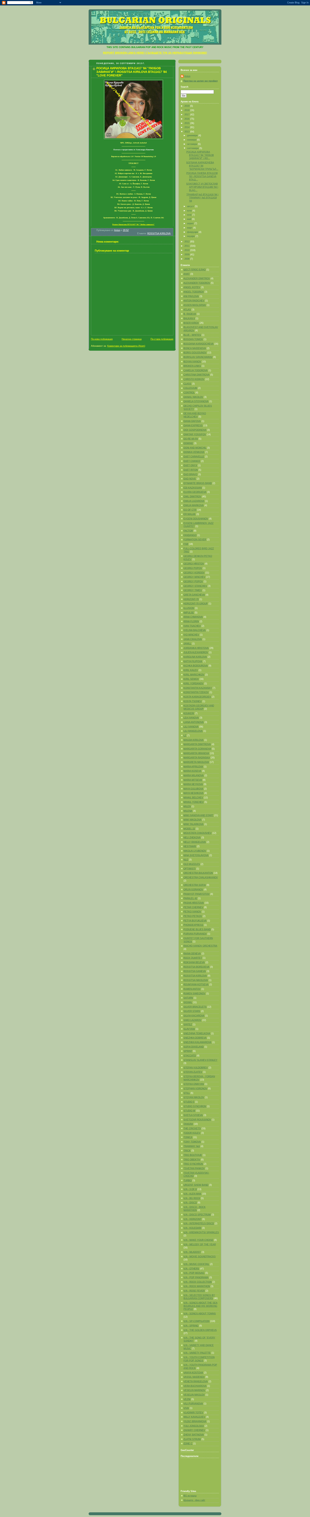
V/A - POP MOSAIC (194, 1273)
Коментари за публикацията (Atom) (126, 346)
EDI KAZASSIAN (193, 488)
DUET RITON (191, 470)
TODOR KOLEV (192, 1133)
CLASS (187, 384)
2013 (187, 131)
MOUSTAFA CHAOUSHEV (198, 833)
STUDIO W (189, 1110)
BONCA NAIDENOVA (195, 348)
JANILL (187, 643)
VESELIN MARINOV (194, 1390)
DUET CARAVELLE (194, 456)
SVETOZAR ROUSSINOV (197, 1119)
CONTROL (189, 392)
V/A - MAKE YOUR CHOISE (198, 1240)
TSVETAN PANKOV (194, 1168)
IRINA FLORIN (191, 621)
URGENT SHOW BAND (196, 1185)
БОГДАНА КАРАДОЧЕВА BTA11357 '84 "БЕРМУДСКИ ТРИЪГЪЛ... (202, 165)
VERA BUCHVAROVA (195, 1386)
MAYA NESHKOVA (193, 793)
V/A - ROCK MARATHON (197, 1286)
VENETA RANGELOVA (196, 1381)
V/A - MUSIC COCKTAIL (196, 1264)
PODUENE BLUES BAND (197, 929)
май (189, 219)
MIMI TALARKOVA (193, 824)
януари (191, 236)
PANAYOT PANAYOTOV (197, 894)
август (191, 206)
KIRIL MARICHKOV (194, 674)
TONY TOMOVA (192, 1142)
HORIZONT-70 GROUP (196, 603)
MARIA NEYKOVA (193, 784)
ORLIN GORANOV (193, 889)
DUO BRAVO (190, 474)
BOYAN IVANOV (192, 361)
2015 (187, 123)
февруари (193, 232)
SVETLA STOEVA (193, 1115)
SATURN (188, 998)
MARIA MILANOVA (194, 775)
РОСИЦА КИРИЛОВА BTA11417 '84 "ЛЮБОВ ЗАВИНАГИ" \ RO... (200, 155)
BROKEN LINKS (192, 366)
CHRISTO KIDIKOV (194, 379)
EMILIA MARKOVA (194, 505)
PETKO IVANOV (192, 911)
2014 (187, 127)
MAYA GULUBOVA (193, 789)
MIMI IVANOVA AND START (198, 815)
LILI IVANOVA (191, 726)
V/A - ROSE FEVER (194, 1291)
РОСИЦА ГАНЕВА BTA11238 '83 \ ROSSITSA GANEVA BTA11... (202, 176)
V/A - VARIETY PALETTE (197, 1353)
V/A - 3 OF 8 (190, 1189)
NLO (186, 859)
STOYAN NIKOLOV (194, 1097)
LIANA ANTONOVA (194, 722)
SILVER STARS (192, 1011)
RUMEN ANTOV (192, 989)
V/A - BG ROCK (192, 1198)
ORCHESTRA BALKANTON (198, 873)
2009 (187, 254)
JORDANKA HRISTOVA (196, 648)
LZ (185, 735)
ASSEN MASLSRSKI (195, 305)
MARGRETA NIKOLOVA (196, 762)
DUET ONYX (190, 465)
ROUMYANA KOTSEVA (196, 984)
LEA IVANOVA (191, 717)
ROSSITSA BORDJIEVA (196, 967)
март (190, 228)
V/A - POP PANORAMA (196, 1277)
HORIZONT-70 (191, 599)
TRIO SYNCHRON (193, 1164)
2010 (187, 250)
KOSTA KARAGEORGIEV (197, 697)
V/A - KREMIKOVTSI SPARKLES (201, 1232)
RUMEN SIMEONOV (194, 993)
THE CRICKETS (192, 1128)
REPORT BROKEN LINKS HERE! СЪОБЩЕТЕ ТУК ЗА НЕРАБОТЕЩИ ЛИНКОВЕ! (155, 52)
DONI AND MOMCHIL (195, 448)
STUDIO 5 (189, 1102)
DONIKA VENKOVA (194, 452)
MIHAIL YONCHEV (194, 802)
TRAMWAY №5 (192, 1146)
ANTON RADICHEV (194, 300)
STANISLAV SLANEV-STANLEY (200, 1060)
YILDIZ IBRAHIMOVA (195, 1421)
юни (189, 215)
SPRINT (188, 1051)
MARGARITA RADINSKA (197, 757)
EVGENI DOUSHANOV (196, 518)
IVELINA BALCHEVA (195, 630)
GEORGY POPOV (193, 581)
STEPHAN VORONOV (195, 1088)
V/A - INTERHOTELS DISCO (199, 1223)
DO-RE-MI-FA (191, 439)
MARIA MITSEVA (193, 780)
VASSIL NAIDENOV (194, 1377)
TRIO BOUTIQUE (193, 1155)
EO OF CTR (190, 510)
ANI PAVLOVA (191, 296)
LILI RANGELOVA (193, 731)
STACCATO (190, 1055)
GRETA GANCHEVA (194, 595)
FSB (186, 544)
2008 (187, 259)
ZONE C (188, 1443)
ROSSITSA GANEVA (195, 971)
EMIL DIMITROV (192, 496)
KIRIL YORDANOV (193, 683)
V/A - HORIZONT (192, 1219)
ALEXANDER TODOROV (197, 283)
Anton (187, 76)
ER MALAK (190, 514)
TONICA (188, 1137)
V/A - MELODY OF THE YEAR (200, 1244)
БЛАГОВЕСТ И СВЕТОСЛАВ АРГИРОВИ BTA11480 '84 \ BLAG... (202, 187)
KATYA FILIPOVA (193, 661)
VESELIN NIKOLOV (194, 1395)
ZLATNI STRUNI (192, 1439)
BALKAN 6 (189, 318)
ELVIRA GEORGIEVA (195, 492)
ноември (192, 140)
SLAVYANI (189, 1029)
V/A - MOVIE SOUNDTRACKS (200, 1256)
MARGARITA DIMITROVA (197, 744)
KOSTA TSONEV (193, 701)
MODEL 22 (189, 829)
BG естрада (190, 1496)
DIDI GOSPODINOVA (195, 430)
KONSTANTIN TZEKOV (196, 692)
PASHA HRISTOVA (194, 903)
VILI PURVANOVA (193, 1403)
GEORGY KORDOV (194, 572)
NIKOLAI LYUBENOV (195, 851)
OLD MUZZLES (192, 864)
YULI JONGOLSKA (194, 1426)
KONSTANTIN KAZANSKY (198, 688)
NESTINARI (190, 846)
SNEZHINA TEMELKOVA (197, 1033)
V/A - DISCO (190, 1202)
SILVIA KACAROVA (194, 1015)
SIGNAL (188, 1002)
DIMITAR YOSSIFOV (195, 434)
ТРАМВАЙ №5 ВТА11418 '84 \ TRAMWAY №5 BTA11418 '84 (202, 197)
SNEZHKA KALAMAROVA (197, 1042)
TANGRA (188, 1124)
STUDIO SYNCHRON (195, 1106)
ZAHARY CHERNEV (194, 1430)
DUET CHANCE (192, 461)
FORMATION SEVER (195, 539)
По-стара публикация (162, 339)
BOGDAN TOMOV (193, 339)
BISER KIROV (191, 323)
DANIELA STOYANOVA (196, 401)
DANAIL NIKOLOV (193, 397)
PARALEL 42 (190, 898)
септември (193, 148)
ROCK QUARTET (193, 958)
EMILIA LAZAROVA (194, 501)
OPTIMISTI (190, 868)
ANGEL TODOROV (194, 292)
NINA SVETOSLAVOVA (196, 855)
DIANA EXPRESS (193, 425)
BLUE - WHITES (192, 335)
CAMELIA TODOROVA (196, 370)
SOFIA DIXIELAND (194, 1047)
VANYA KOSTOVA (193, 1372)
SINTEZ (188, 1024)
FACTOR (188, 531)
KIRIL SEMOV (191, 679)
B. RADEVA (190, 314)
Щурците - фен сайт (194, 1500)
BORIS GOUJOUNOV (195, 352)
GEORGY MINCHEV (194, 577)
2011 (187, 246)
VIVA (186, 1408)
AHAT (187, 274)
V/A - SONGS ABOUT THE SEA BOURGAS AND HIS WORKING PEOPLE (200, 1306)
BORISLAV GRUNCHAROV (198, 357)
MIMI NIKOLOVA (192, 820)
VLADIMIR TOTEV (193, 1412)
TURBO (188, 1180)
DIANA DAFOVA (192, 421)
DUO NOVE (190, 479)
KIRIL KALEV (191, 670)
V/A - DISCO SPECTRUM (197, 1214)
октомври (192, 144)
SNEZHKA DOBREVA (195, 1038)
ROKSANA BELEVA (194, 962)
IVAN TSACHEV (192, 626)
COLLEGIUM (190, 388)
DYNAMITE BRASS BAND (198, 483)
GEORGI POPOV (193, 568)
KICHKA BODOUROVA (196, 665)
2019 (187, 106)
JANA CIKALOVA (193, 639)
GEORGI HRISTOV (194, 563)
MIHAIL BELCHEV (193, 797)
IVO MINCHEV (191, 635)
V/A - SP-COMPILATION (196, 1321)
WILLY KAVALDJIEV (194, 1417)
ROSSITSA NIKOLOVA (196, 980)
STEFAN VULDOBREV (196, 1067)
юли (189, 210)
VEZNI (187, 1399)
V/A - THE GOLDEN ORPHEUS (200, 1330)
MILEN (187, 806)
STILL (187, 1093)
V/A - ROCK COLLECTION (198, 1282)
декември (192, 135)
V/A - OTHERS (191, 1268)
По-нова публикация (102, 339)
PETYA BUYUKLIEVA (195, 920)
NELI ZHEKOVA (192, 837)
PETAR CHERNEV (193, 907)
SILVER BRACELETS (195, 1007)
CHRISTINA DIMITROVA (197, 375)
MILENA (188, 811)
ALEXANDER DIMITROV (197, 278)
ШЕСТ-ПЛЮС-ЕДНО (195, 269)
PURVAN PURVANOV (195, 934)
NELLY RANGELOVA (195, 842)
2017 (187, 114)
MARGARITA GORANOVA (197, 749)
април (190, 223)
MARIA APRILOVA (193, 766)
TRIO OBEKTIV (192, 1159)
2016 (187, 119)
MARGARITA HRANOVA (196, 753)
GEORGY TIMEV (193, 590)
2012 (187, 241)
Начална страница (132, 339)
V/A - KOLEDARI (192, 1228)
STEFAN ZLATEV (193, 1072)
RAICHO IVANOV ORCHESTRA (200, 946)
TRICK (187, 1150)
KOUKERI (189, 713)
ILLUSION (189, 608)
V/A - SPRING (191, 1325)
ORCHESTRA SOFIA (195, 885)
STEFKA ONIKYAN (194, 1084)
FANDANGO (190, 535)
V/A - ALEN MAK (192, 1194)
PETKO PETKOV (193, 916)
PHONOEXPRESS (193, 925)
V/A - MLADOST (192, 1252)
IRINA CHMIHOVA (193, 617)
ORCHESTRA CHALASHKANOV (201, 877)
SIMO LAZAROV (192, 1020)
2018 (187, 110)
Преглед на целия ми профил (200, 81)
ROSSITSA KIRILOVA (159, 233)
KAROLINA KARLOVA (195, 657)
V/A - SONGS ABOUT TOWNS (200, 1313)
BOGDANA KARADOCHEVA (198, 344)
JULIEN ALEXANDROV (196, 652)
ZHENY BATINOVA (194, 1435)
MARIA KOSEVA (192, 771)
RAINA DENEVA (192, 953)
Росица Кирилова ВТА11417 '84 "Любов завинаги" (133, 224)
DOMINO (188, 443)
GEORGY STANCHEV (195, 586)
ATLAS (187, 309)
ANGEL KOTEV (192, 287)
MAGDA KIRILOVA (193, 740)
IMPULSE (189, 612)
